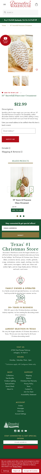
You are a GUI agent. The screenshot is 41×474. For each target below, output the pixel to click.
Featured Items (10, 383)
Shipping (29, 375)
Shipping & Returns (11, 152)
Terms (28, 386)
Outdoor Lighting (10, 381)
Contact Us (28, 389)
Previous (9, 189)
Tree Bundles (10, 378)
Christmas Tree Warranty (28, 381)
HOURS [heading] (20, 357)
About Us (10, 389)
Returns (28, 378)
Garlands (18, 20)
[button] (4, 4)
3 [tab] (23, 216)
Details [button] (5, 148)
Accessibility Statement (28, 394)
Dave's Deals (10, 386)
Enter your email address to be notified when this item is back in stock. (20, 123)
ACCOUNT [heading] (20, 402)
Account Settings (20, 414)
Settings (6, 471)
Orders (20, 405)
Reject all (16, 471)
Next (31, 189)
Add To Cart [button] (17, 210)
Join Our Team (28, 392)
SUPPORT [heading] (28, 372)
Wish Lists (20, 411)
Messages (20, 408)
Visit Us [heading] (20, 347)
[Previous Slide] (2, 20)
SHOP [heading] (10, 372)
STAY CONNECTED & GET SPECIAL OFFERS (20, 437)
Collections (10, 375)
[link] (15, 431)
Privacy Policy (28, 383)
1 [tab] (17, 216)
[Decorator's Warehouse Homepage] (20, 424)
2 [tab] (20, 216)
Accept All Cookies (31, 471)
